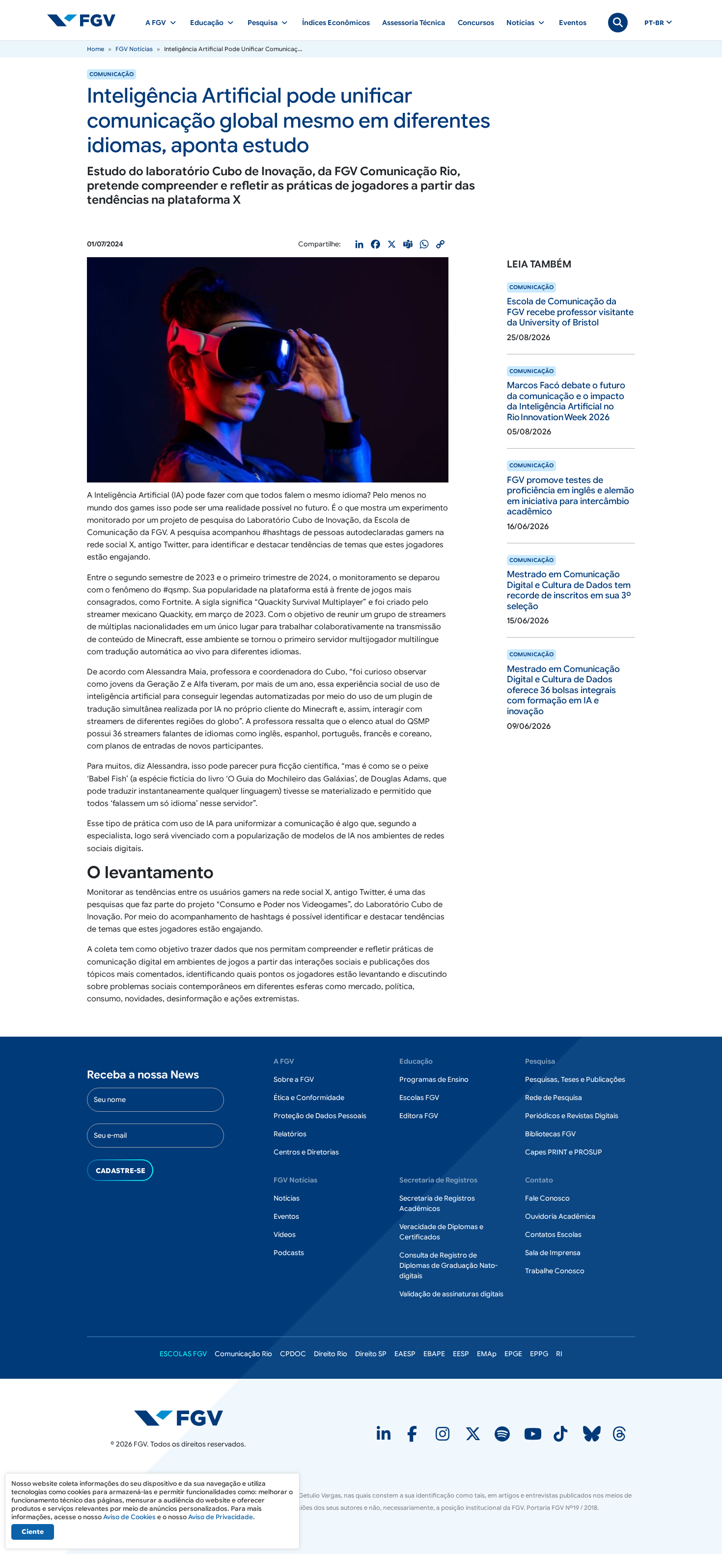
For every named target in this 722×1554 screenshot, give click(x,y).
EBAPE (434, 1353)
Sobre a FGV (294, 1079)
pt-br (654, 23)
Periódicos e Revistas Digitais (571, 1115)
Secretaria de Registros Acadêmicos (437, 1203)
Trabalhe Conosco (554, 1270)
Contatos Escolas (553, 1234)
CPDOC (293, 1353)
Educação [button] (206, 22)
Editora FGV (418, 1115)
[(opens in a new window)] (384, 1437)
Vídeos (285, 1234)
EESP (461, 1353)
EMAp (487, 1353)
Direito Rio (330, 1353)
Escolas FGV (419, 1097)
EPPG (539, 1353)
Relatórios (290, 1133)
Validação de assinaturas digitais (451, 1293)
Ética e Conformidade (309, 1097)
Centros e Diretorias (306, 1152)
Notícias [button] (520, 22)
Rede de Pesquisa (553, 1097)
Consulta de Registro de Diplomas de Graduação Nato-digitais (448, 1265)
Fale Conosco (547, 1198)
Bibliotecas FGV (550, 1133)
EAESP (405, 1353)
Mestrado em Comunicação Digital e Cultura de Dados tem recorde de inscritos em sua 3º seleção (569, 590)
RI (559, 1353)
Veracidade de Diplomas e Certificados (441, 1231)
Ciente (33, 1531)
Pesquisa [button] (263, 22)
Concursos (476, 22)
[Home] (85, 20)
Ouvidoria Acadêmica (560, 1216)
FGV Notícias (134, 49)
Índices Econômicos (336, 22)
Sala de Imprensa (553, 1252)
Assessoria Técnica (413, 22)
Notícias (287, 1198)
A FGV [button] (155, 22)
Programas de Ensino (434, 1079)
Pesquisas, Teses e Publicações (575, 1079)
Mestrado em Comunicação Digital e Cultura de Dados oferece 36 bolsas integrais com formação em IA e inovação (563, 690)
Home (95, 49)
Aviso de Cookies (129, 1517)
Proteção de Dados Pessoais (320, 1115)
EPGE (513, 1353)
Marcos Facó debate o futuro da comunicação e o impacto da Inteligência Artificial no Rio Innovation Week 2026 (566, 401)
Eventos (572, 22)
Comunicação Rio (243, 1353)
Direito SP (371, 1353)
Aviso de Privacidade (220, 1517)
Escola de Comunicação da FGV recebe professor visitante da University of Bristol (570, 312)
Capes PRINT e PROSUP (563, 1152)
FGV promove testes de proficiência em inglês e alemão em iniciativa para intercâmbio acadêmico (570, 496)
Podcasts (289, 1252)
